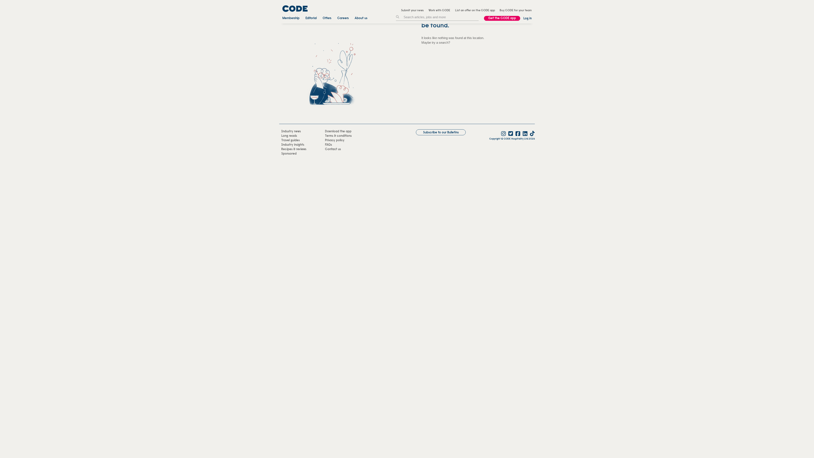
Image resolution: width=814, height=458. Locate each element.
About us (361, 18)
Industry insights (292, 145)
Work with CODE (439, 10)
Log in (527, 18)
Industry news (291, 131)
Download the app (338, 131)
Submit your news (412, 10)
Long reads (289, 136)
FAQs (328, 145)
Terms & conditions (338, 136)
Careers (343, 18)
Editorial (311, 18)
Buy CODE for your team (516, 10)
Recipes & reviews (293, 149)
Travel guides (290, 140)
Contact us (333, 149)
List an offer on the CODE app (475, 10)
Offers (327, 18)
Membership (291, 18)
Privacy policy (334, 140)
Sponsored (289, 153)
